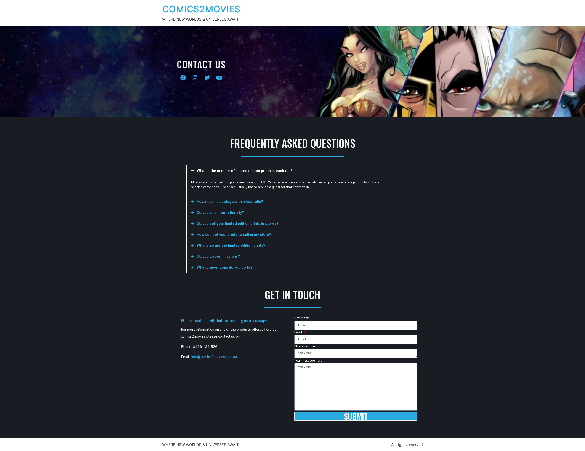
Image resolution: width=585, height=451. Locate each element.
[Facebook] (183, 77)
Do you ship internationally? (220, 212)
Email (298, 332)
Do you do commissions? (218, 256)
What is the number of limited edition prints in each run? (244, 171)
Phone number (304, 347)
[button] (290, 170)
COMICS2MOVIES (201, 9)
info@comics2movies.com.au (214, 356)
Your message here (308, 361)
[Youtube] (219, 77)
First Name (302, 318)
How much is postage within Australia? (230, 201)
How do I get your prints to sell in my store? (234, 234)
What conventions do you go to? (225, 267)
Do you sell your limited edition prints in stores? (238, 223)
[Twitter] (207, 77)
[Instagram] (195, 77)
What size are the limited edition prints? (231, 245)
